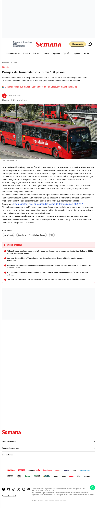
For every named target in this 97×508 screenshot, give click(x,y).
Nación (14, 63)
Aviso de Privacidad (11, 496)
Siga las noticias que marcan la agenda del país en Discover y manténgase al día (41, 87)
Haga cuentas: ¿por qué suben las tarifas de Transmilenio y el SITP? (48, 204)
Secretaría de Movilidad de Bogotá (31, 235)
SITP (51, 235)
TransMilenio (8, 235)
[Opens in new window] (8, 489)
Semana (5, 63)
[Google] (3, 489)
